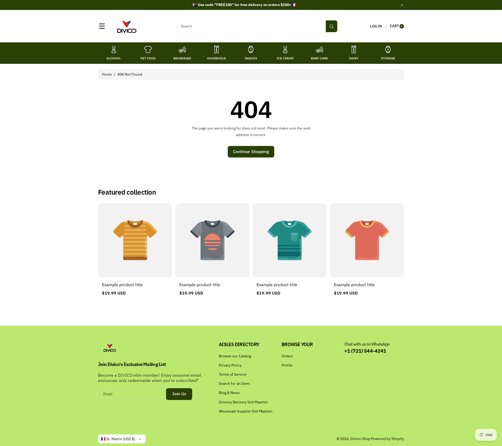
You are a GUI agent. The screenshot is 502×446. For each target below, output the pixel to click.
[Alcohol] (113, 49)
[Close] (402, 5)
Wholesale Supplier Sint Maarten (246, 411)
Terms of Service (233, 374)
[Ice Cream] (285, 49)
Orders (287, 356)
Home (107, 74)
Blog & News (229, 392)
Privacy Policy (230, 365)
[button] (102, 26)
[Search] (331, 26)
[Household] (216, 49)
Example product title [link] (122, 284)
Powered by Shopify (387, 438)
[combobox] (256, 26)
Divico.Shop (360, 438)
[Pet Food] (148, 49)
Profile (287, 365)
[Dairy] (353, 49)
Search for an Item (234, 383)
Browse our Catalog (235, 356)
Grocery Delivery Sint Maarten (243, 402)
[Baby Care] (319, 49)
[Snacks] (250, 49)
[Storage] (388, 49)
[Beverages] (182, 49)
